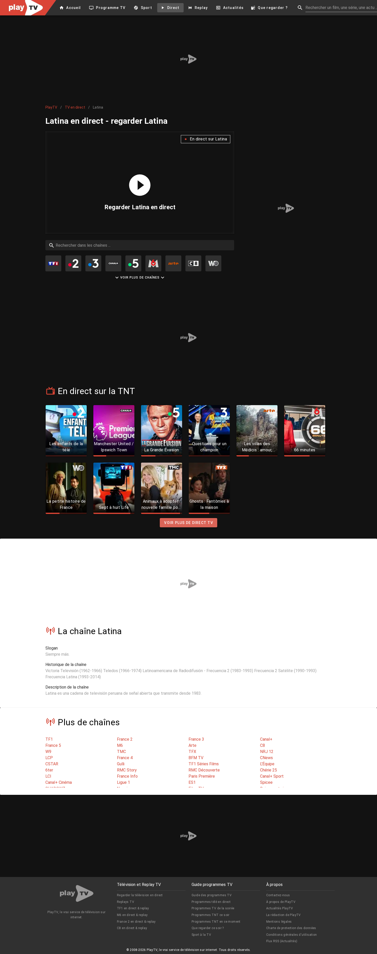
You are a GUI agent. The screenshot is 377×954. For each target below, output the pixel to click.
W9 (48, 751)
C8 (262, 745)
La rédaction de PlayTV (283, 915)
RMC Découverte (204, 770)
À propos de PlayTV (280, 902)
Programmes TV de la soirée (213, 908)
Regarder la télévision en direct (140, 895)
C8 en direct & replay (132, 928)
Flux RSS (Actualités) (281, 941)
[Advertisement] (188, 59)
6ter (49, 770)
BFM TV (195, 757)
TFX (192, 751)
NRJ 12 (266, 751)
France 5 (53, 745)
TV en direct (75, 107)
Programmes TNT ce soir (211, 915)
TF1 (49, 739)
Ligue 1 (123, 782)
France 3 (196, 739)
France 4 (125, 757)
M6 (120, 745)
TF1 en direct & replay (133, 908)
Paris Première (201, 776)
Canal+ (266, 739)
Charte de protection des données (291, 928)
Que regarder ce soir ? (208, 928)
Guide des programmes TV (212, 895)
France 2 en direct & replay (136, 921)
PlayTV (51, 107)
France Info (127, 776)
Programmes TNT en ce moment (216, 921)
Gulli (120, 763)
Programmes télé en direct (211, 902)
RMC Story (127, 770)
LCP (49, 757)
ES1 (192, 782)
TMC (121, 751)
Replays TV (125, 902)
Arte (192, 745)
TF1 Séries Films (203, 763)
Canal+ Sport (272, 776)
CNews (266, 757)
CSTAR (51, 763)
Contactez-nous (278, 895)
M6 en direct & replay (132, 915)
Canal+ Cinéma (58, 782)
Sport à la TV (201, 935)
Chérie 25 (268, 770)
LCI (48, 776)
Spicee (266, 782)
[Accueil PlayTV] (76, 894)
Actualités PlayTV (279, 908)
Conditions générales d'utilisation (291, 935)
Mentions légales (279, 921)
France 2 (125, 739)
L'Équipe (267, 763)
